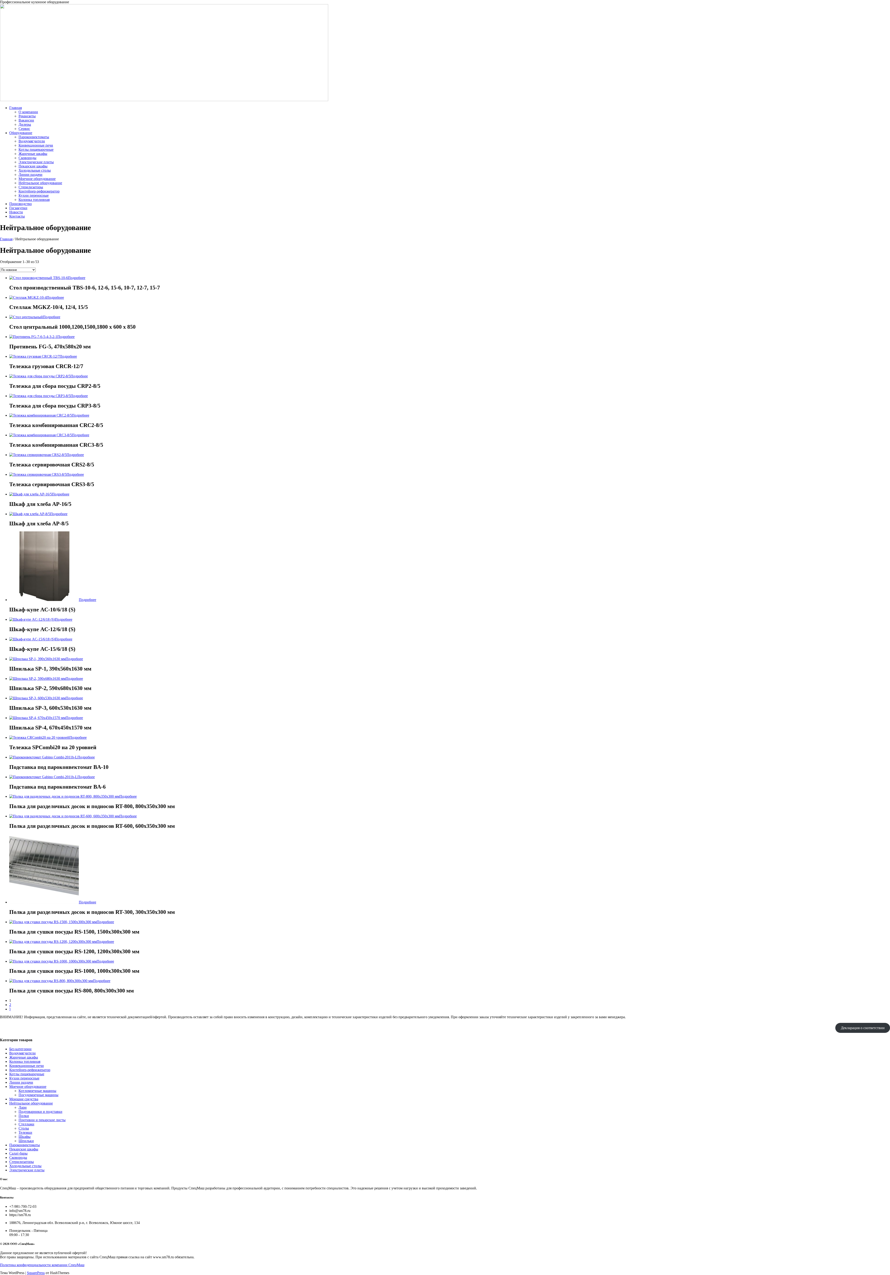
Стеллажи (26, 1124)
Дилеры (25, 124)
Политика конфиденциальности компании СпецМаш (42, 1265)
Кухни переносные (34, 195)
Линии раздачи (30, 175)
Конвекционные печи (36, 145)
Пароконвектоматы (34, 137)
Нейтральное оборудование (40, 183)
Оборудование (20, 133)
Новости (16, 212)
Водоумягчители (32, 141)
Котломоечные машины (37, 1091)
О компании (28, 112)
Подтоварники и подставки (40, 1112)
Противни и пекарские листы (42, 1120)
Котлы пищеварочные (36, 149)
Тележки (25, 1132)
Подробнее (76, 278)
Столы (24, 1128)
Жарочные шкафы (33, 154)
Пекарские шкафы (33, 166)
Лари (23, 1107)
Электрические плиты (36, 162)
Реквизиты (27, 116)
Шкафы (25, 1137)
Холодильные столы (35, 170)
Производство (20, 204)
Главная (15, 108)
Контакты (17, 216)
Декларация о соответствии (863, 1028)
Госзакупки (18, 208)
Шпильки (26, 1141)
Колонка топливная (34, 200)
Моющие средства (23, 1099)
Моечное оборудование (37, 179)
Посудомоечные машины (38, 1095)
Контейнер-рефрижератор (39, 191)
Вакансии (26, 120)
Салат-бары (18, 1153)
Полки (24, 1116)
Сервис (24, 129)
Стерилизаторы (31, 187)
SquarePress (36, 1273)
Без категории (20, 1049)
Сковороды (27, 158)
